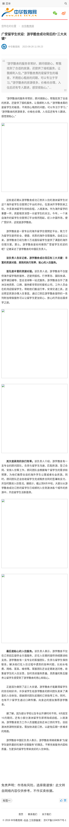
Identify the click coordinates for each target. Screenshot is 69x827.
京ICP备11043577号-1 (55, 820)
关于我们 (46, 814)
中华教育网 (28, 26)
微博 (64, 13)
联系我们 (32, 814)
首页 (21, 814)
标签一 (6, 800)
